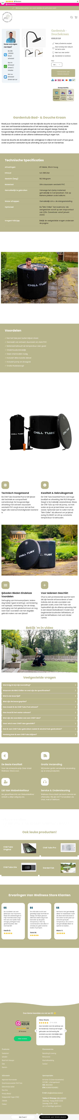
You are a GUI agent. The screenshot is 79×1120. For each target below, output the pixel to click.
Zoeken (4, 1104)
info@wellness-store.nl (55, 1093)
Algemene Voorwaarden (9, 1080)
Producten (5, 1049)
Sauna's (4, 1067)
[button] (71, 17)
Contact (44, 1064)
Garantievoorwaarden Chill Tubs (12, 1083)
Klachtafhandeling (48, 1060)
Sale (3, 1064)
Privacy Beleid (6, 1094)
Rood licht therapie (8, 1060)
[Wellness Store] (7, 17)
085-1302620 (61, 1098)
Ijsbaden (4, 1057)
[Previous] (24, 38)
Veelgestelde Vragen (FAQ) (10, 1097)
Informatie (6, 1075)
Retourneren (46, 1057)
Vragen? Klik (12, 220)
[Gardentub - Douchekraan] (28, 52)
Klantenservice (47, 1049)
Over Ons (5, 1090)
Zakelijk (4, 1100)
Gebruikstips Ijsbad (8, 1086)
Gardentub (5, 1053)
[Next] (43, 38)
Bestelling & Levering (49, 1053)
